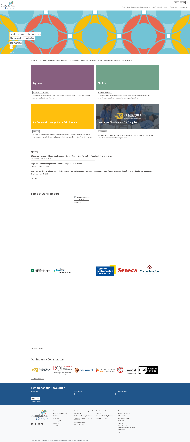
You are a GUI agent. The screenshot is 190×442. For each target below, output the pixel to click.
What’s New (126, 7)
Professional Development (140, 7)
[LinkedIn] (39, 424)
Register (182, 2)
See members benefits (37, 348)
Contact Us (56, 418)
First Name (34, 391)
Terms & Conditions (58, 426)
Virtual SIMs (121, 423)
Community (184, 7)
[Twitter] (33, 424)
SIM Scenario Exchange (124, 413)
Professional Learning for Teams (83, 416)
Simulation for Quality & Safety (104, 416)
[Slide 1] (10, 52)
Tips (119, 432)
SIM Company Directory (124, 418)
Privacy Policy (56, 423)
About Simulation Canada (60, 413)
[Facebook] (36, 424)
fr (187, 3)
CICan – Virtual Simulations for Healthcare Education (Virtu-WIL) (126, 426)
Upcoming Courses (79, 422)
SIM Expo (98, 413)
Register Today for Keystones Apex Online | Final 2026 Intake (56, 163)
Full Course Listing (79, 425)
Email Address (123, 391)
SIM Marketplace (122, 416)
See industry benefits (37, 378)
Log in (176, 2)
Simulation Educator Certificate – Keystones (83, 419)
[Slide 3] (13, 52)
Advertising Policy (57, 421)
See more (34, 179)
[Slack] (43, 424)
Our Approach (78, 413)
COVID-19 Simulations (124, 421)
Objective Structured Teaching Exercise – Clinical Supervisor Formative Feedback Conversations (71, 156)
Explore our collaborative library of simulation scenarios (25, 38)
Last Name (78, 391)
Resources (173, 7)
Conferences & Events (159, 7)
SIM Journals (121, 430)
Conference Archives (101, 418)
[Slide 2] (11, 52)
